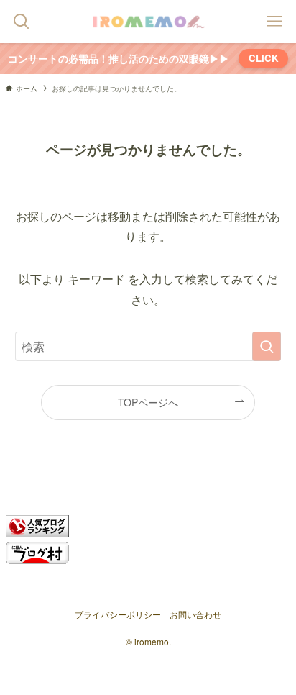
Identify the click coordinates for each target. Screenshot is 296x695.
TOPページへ (148, 402)
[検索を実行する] (266, 346)
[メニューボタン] (274, 21)
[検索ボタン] (21, 21)
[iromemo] (148, 21)
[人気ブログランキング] (37, 532)
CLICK (264, 58)
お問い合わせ (195, 614)
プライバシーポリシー (118, 614)
